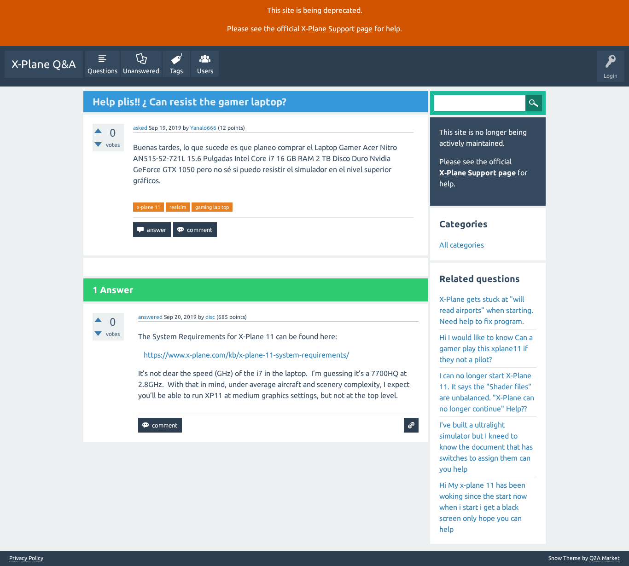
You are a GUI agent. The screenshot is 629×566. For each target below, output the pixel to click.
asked (140, 128)
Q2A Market (604, 558)
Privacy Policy (26, 558)
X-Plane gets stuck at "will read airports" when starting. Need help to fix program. (486, 310)
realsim (177, 207)
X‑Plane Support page (337, 28)
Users (205, 71)
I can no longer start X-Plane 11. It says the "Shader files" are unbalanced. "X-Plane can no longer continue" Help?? (486, 392)
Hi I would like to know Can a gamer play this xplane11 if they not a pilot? (486, 348)
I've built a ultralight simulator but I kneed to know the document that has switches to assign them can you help (486, 447)
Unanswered (141, 71)
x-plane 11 (148, 207)
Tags (176, 71)
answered (150, 317)
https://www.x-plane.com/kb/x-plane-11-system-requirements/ (246, 355)
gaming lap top (212, 207)
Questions (102, 71)
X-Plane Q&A (44, 64)
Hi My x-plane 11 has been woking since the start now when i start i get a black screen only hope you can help (483, 507)
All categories (461, 245)
